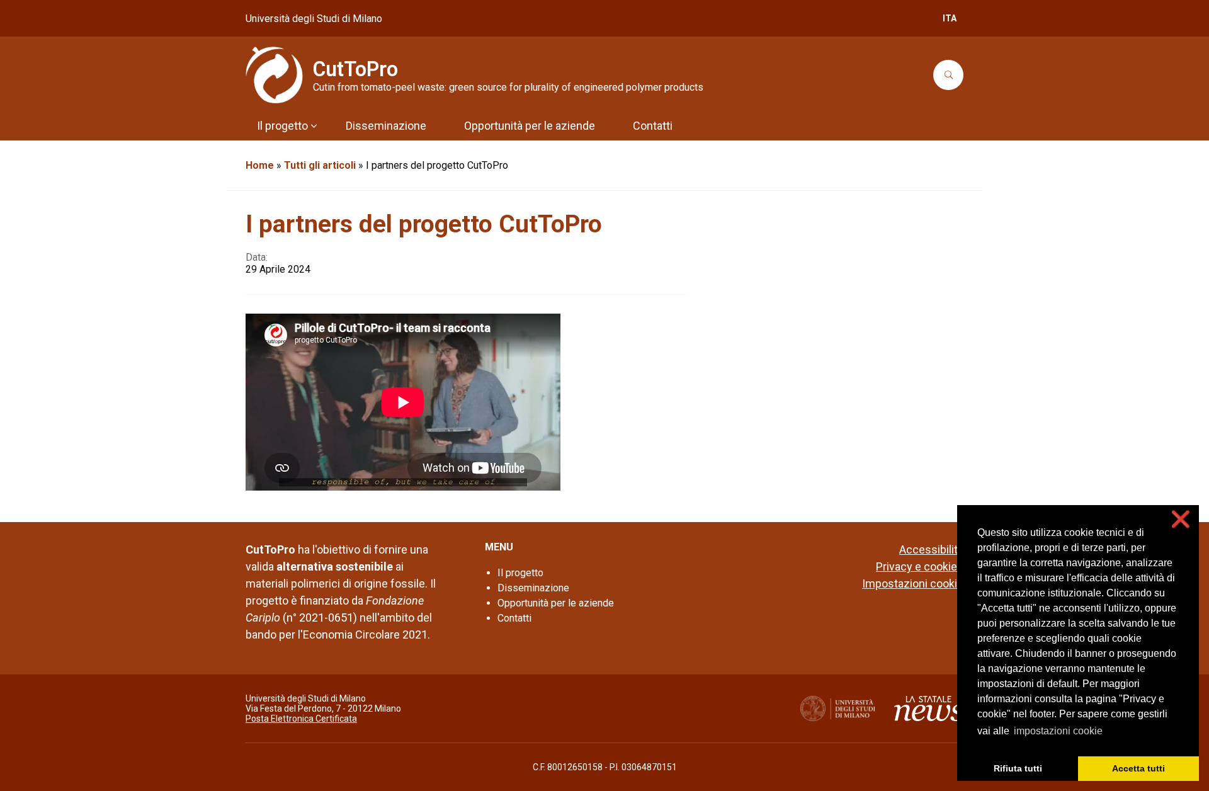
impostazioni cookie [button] (1058, 731)
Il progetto (520, 573)
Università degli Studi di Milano (314, 19)
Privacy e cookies (919, 566)
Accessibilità (931, 549)
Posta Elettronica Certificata (301, 719)
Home (260, 165)
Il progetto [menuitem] (282, 125)
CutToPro (355, 69)
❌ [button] (1181, 519)
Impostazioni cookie (912, 583)
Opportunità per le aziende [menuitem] (529, 125)
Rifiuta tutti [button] (1018, 768)
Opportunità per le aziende (555, 603)
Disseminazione (533, 588)
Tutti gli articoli (320, 165)
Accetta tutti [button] (1138, 768)
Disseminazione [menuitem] (386, 125)
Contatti (514, 618)
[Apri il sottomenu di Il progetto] (313, 126)
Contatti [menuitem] (653, 125)
